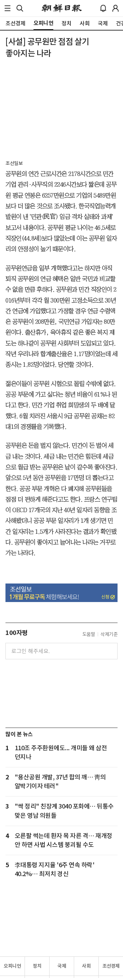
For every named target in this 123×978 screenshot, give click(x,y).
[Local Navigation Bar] (7, 8)
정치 (37, 966)
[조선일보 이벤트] (61, 593)
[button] (7, 8)
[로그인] (115, 8)
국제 (61, 966)
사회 (86, 966)
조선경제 (111, 966)
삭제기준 (109, 634)
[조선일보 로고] (62, 8)
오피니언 (12, 966)
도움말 (88, 634)
